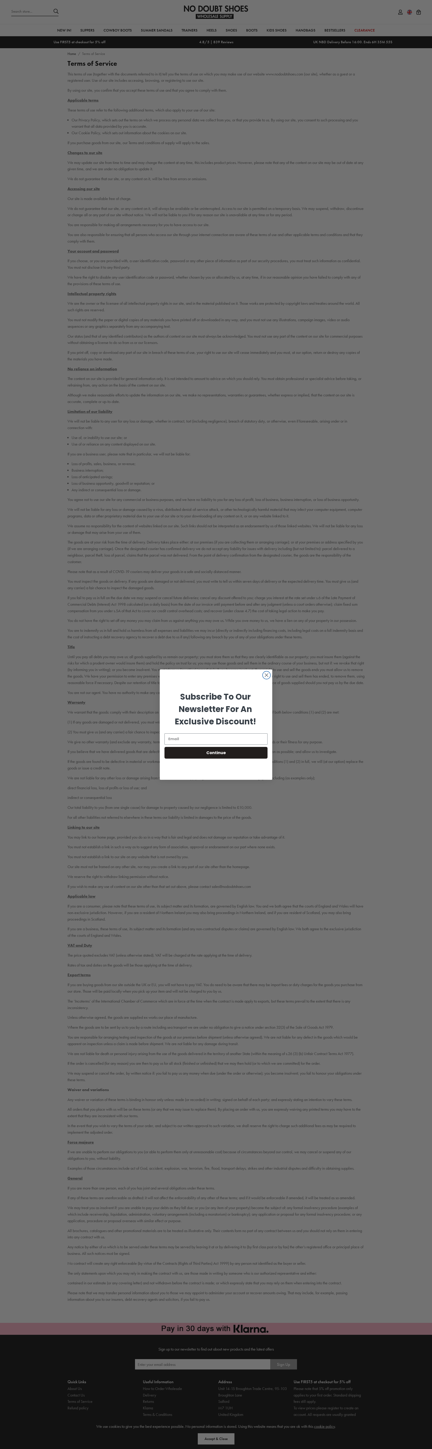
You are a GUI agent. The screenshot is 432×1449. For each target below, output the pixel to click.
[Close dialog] (266, 675)
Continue (216, 752)
